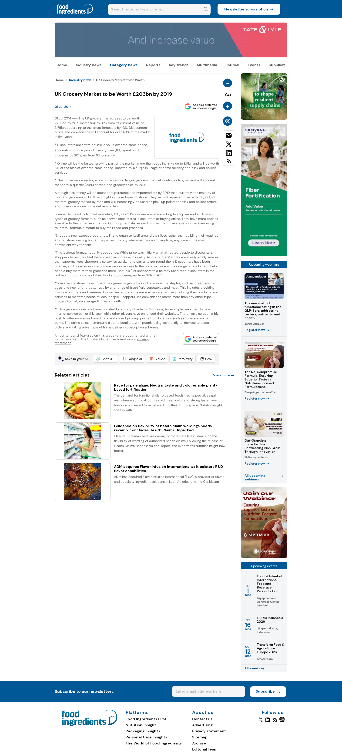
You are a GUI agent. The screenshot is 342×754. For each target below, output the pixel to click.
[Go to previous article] (228, 121)
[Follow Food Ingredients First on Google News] (283, 721)
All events (252, 668)
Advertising (202, 725)
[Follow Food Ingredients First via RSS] (275, 721)
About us (203, 712)
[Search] (206, 10)
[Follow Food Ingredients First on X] (260, 721)
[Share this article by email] (228, 136)
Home (62, 65)
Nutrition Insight (141, 725)
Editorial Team (205, 749)
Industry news (88, 65)
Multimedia (207, 65)
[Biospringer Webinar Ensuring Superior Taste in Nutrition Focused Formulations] (264, 556)
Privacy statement (209, 731)
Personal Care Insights (146, 737)
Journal (232, 65)
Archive (199, 743)
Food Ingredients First (146, 719)
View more (221, 375)
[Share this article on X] (228, 145)
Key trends (178, 65)
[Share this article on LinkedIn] (228, 153)
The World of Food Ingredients (154, 743)
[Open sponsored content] (171, 56)
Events (254, 65)
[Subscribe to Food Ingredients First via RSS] (228, 163)
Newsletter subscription (246, 9)
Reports (153, 65)
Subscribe (265, 691)
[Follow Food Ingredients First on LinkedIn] (267, 721)
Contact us (202, 719)
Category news (123, 65)
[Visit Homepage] (75, 17)
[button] (105, 359)
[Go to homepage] (89, 725)
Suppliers (277, 65)
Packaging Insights (143, 731)
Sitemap (199, 737)
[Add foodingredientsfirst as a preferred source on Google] (201, 106)
